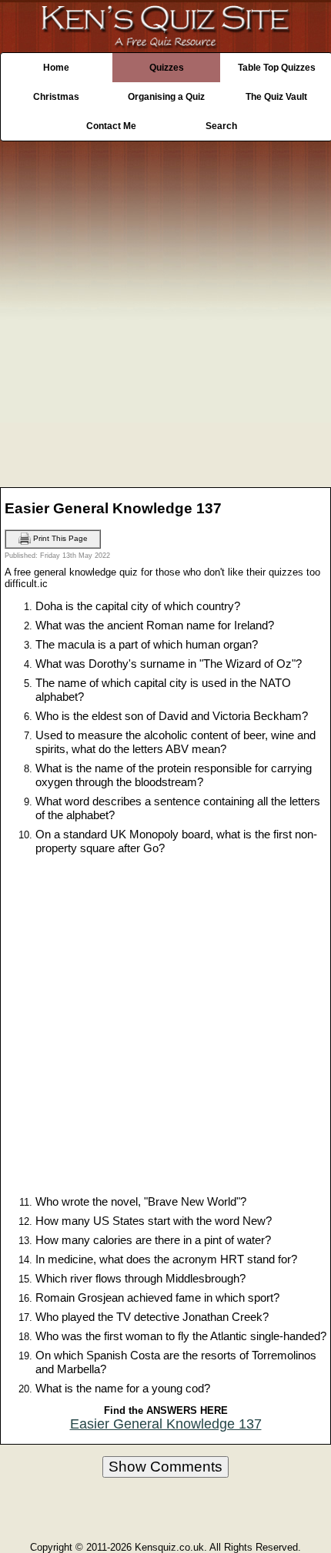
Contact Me (111, 126)
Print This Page (59, 538)
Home (56, 67)
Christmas (56, 96)
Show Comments (165, 1466)
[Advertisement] (165, 310)
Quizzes (166, 67)
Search (221, 126)
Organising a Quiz (166, 96)
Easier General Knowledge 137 (166, 1424)
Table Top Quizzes (277, 67)
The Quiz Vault (276, 96)
